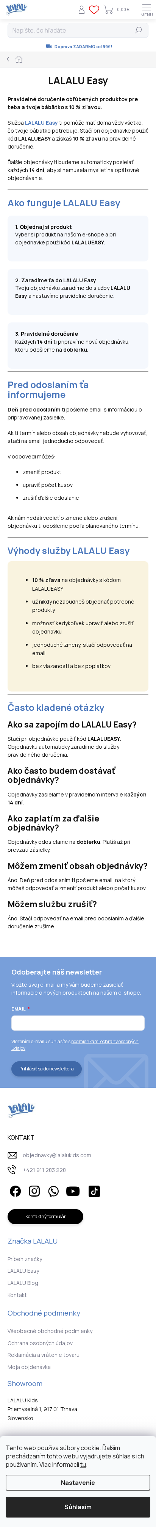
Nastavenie (78, 1482)
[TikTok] (93, 1190)
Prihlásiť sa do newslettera (46, 1068)
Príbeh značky (25, 1259)
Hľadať (138, 30)
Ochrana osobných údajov (40, 1343)
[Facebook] (14, 1190)
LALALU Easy (23, 1270)
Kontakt (17, 1295)
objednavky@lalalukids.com (57, 1155)
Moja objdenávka (29, 1367)
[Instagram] (33, 1190)
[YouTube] (72, 1190)
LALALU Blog (23, 1282)
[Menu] (146, 9)
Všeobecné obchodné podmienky (50, 1331)
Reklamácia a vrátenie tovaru (44, 1354)
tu (83, 1464)
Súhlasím (78, 1507)
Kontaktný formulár (45, 1216)
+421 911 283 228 (44, 1169)
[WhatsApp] (52, 1190)
